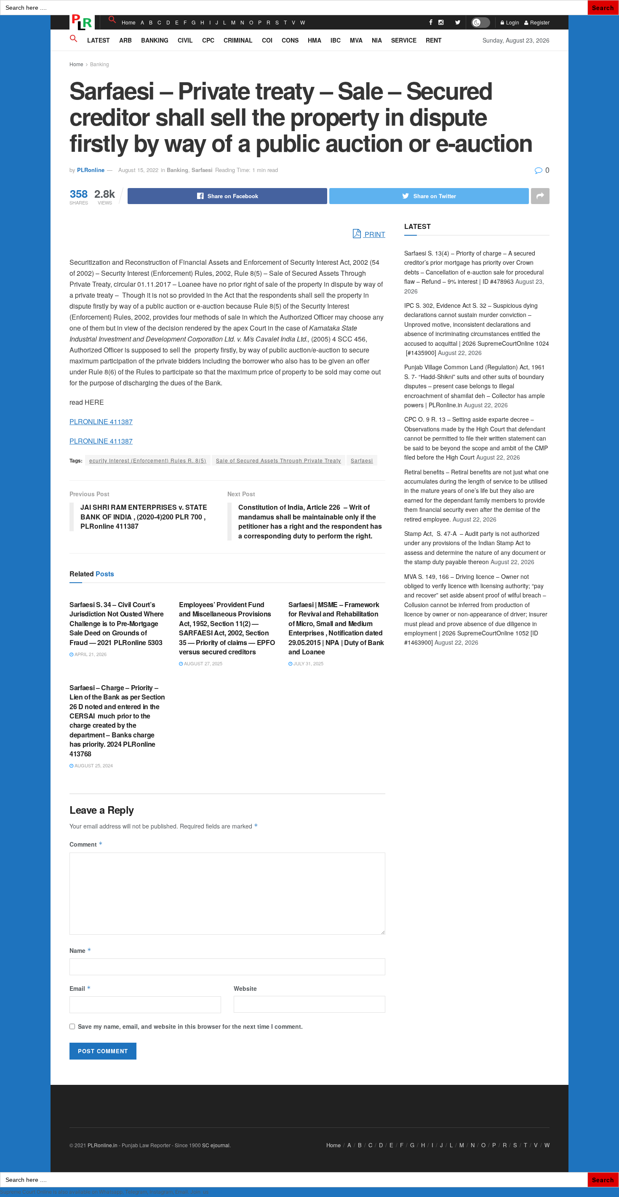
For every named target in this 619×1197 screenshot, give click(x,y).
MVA (356, 40)
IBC (336, 40)
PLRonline (90, 170)
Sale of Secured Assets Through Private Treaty (278, 460)
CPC (208, 40)
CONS (290, 40)
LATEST (98, 40)
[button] (112, 19)
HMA (314, 40)
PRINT (374, 234)
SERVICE (403, 40)
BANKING (154, 40)
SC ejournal (215, 1145)
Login (512, 22)
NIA (377, 40)
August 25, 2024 (93, 765)
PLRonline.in (102, 1145)
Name (80, 950)
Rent (434, 40)
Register (539, 22)
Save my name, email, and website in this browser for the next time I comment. (190, 1026)
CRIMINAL (238, 40)
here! (215, 1192)
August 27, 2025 (202, 663)
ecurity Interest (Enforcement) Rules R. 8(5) (147, 460)
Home (129, 22)
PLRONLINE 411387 (101, 421)
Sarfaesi (202, 170)
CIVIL (185, 40)
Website (245, 988)
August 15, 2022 (138, 170)
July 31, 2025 (307, 663)
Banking (99, 63)
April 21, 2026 (90, 654)
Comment (86, 844)
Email (80, 988)
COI (267, 40)
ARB (125, 40)
